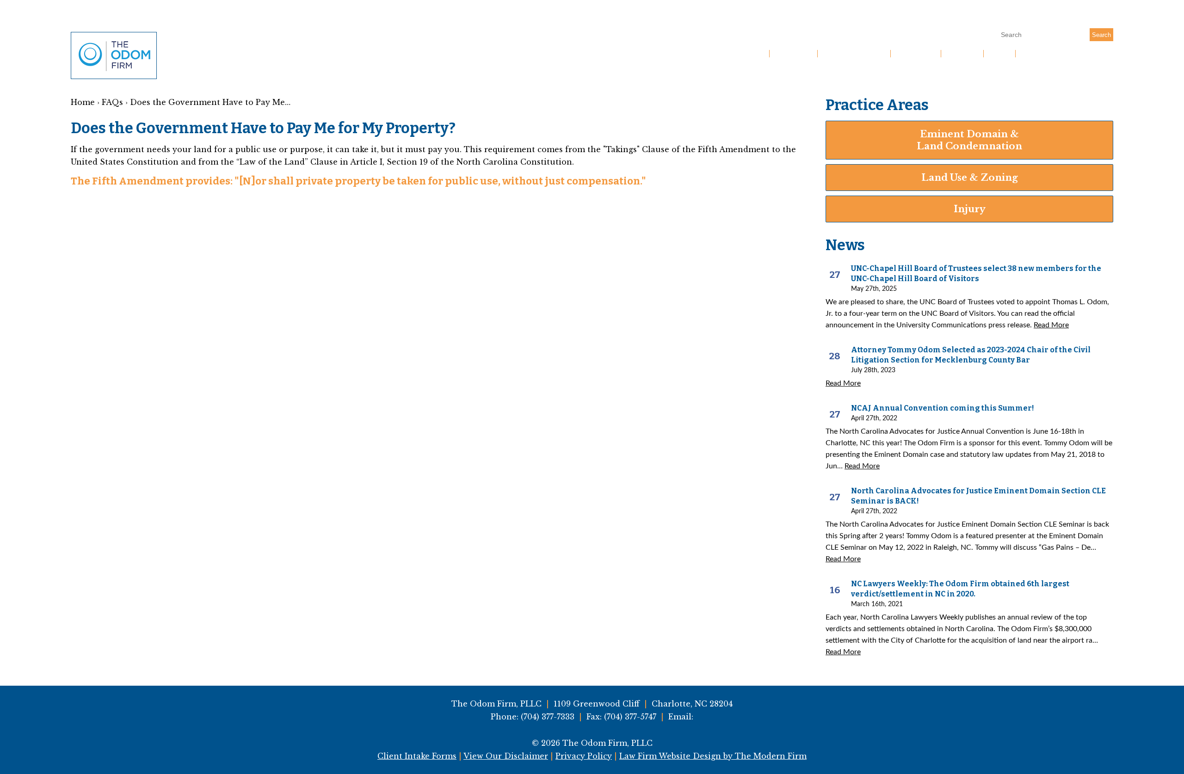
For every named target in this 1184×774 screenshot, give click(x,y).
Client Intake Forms (416, 756)
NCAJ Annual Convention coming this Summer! (942, 408)
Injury (970, 209)
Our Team (915, 53)
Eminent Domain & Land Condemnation (969, 140)
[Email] (1107, 16)
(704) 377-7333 (1068, 16)
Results (962, 53)
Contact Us (1045, 53)
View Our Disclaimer (505, 756)
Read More (1051, 325)
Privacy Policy (583, 756)
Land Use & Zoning (969, 177)
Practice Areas (854, 53)
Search (1101, 34)
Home (753, 53)
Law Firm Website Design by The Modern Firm (713, 756)
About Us (793, 53)
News (999, 53)
